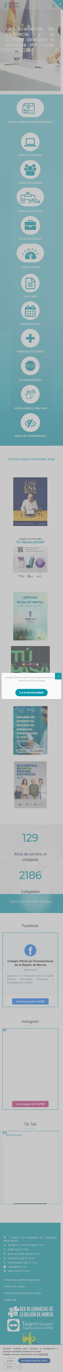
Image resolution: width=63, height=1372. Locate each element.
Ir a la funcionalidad (31, 692)
